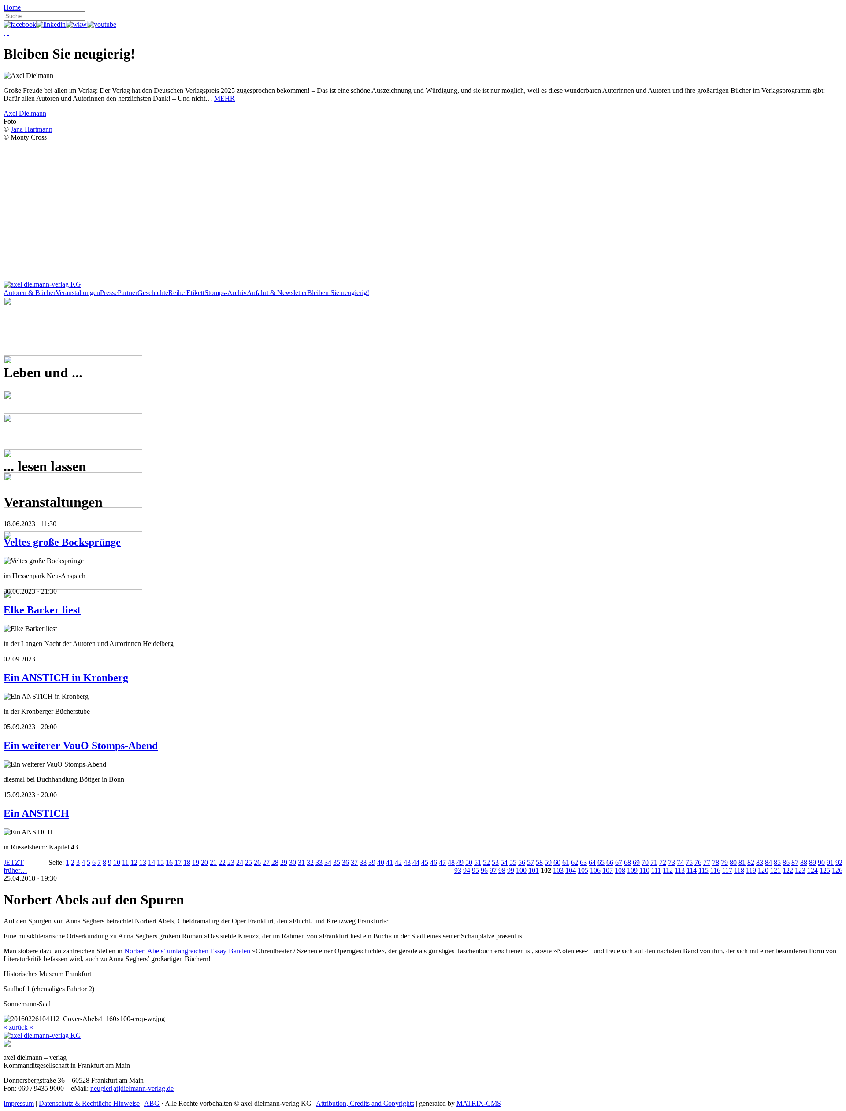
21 (213, 862)
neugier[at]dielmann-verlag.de (132, 1088)
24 (239, 862)
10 (116, 862)
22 (222, 862)
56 (521, 862)
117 (727, 870)
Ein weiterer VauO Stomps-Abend (81, 745)
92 (838, 862)
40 (380, 862)
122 (788, 870)
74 (680, 862)
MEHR (224, 98)
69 (636, 862)
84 (768, 862)
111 (656, 870)
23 (230, 862)
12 (133, 862)
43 (407, 862)
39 (371, 862)
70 (645, 862)
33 (319, 862)
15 (160, 862)
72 (662, 862)
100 (521, 870)
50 (468, 862)
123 (800, 870)
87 (794, 862)
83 (759, 862)
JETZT (14, 862)
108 (620, 870)
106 (595, 870)
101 (533, 870)
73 (671, 862)
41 (389, 862)
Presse (109, 292)
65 (601, 862)
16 (169, 862)
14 (151, 862)
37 (354, 862)
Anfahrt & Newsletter (277, 292)
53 (495, 862)
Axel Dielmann (25, 113)
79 (724, 862)
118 (739, 870)
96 (484, 870)
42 (398, 862)
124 (812, 870)
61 (565, 862)
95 (475, 870)
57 (530, 862)
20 (204, 862)
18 (186, 862)
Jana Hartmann (31, 129)
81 (742, 862)
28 (274, 862)
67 (618, 862)
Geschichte (152, 292)
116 (715, 870)
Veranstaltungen (78, 292)
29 (283, 862)
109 (632, 870)
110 (644, 870)
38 (363, 862)
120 (763, 870)
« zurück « (18, 1027)
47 (442, 862)
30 (292, 862)
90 (821, 862)
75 (689, 862)
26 (257, 862)
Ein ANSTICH (36, 813)
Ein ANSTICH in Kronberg (66, 677)
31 (301, 862)
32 (310, 862)
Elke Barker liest (42, 610)
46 (433, 862)
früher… (15, 870)
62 (574, 862)
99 (510, 870)
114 (691, 870)
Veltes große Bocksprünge (62, 542)
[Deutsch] (4, 32)
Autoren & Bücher (30, 292)
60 (556, 862)
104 (570, 870)
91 (830, 862)
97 (493, 870)
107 (607, 870)
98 (501, 870)
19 (195, 862)
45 (424, 862)
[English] (8, 32)
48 (451, 862)
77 (706, 862)
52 (486, 862)
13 (142, 862)
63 (583, 862)
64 (592, 862)
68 (627, 862)
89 (812, 862)
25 (248, 862)
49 (460, 862)
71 (653, 862)
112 (668, 870)
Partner (127, 292)
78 (715, 862)
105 (583, 870)
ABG (152, 1103)
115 (703, 870)
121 (775, 870)
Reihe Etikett (186, 292)
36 (345, 862)
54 (504, 862)
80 (733, 862)
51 (477, 862)
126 (837, 870)
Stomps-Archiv (225, 292)
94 (466, 870)
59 (548, 862)
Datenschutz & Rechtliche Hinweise (89, 1103)
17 (178, 862)
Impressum (19, 1103)
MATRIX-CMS (478, 1103)
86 (786, 862)
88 (803, 862)
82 (750, 862)
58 (539, 862)
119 (751, 870)
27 (266, 862)
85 (777, 862)
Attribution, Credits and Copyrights (365, 1103)
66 (609, 862)
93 (457, 870)
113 (680, 870)
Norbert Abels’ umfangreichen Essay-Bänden (188, 951)
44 (415, 862)
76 (697, 862)
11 (125, 862)
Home (12, 7)
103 (558, 870)
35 (336, 862)
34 (327, 862)
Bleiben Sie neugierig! (338, 292)
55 (512, 862)
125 (825, 870)
